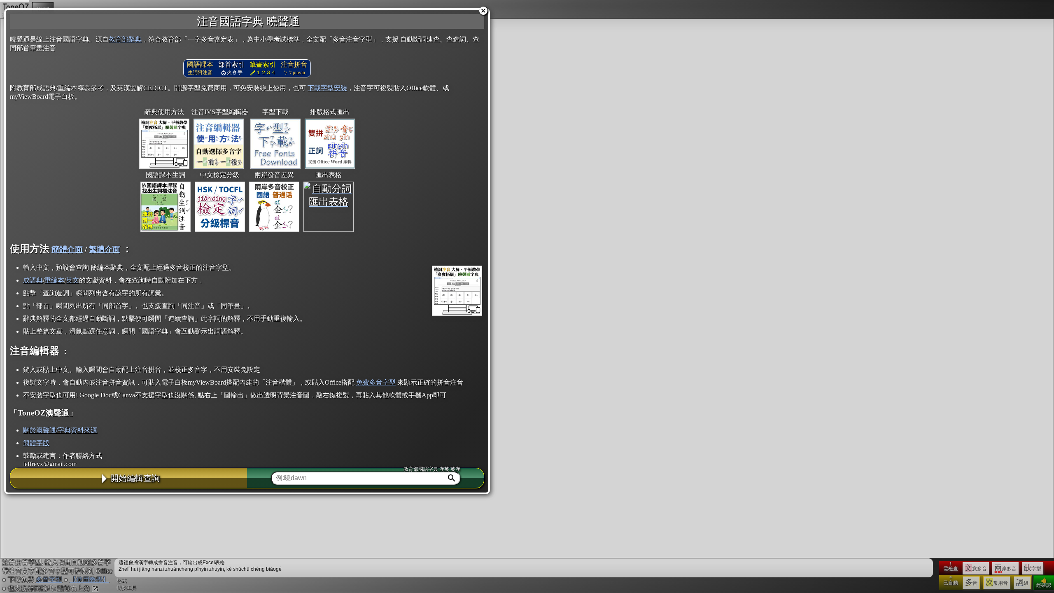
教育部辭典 (125, 39)
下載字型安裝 (327, 87)
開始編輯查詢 (135, 478)
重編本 (54, 280)
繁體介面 (104, 249)
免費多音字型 (376, 382)
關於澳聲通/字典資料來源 (60, 430)
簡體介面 (67, 249)
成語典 (33, 280)
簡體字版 (36, 442)
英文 (72, 280)
